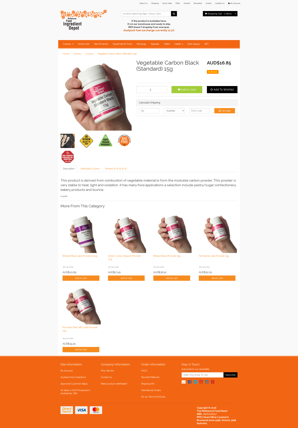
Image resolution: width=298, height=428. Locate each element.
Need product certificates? (114, 383)
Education (198, 3)
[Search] (174, 13)
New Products (101, 44)
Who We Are (107, 370)
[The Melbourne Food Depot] (84, 19)
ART (207, 44)
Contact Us (219, 3)
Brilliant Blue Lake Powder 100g (80, 256)
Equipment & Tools (122, 44)
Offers (167, 44)
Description (68, 168)
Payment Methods (150, 377)
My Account (67, 370)
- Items (220, 13)
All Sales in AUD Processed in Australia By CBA (75, 392)
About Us (143, 3)
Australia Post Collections (73, 377)
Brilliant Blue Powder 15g (167, 256)
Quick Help (167, 3)
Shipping (155, 3)
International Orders (151, 390)
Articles (187, 3)
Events (209, 3)
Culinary (67, 44)
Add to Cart (188, 89)
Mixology (141, 44)
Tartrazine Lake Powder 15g (214, 256)
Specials (155, 44)
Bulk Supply (194, 44)
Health (178, 44)
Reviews (109, 168)
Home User (83, 44)
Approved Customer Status (74, 383)
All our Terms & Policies (153, 397)
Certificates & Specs (90, 168)
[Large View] (68, 141)
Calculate (226, 110)
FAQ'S (144, 370)
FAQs (178, 3)
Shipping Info (147, 383)
